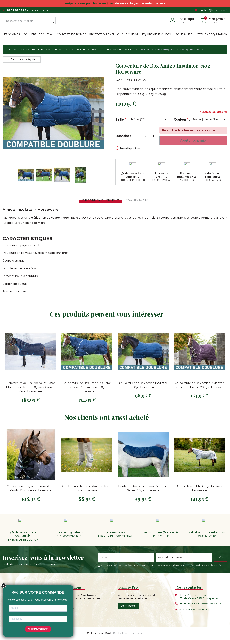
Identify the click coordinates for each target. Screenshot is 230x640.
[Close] (3, 585)
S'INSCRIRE (38, 629)
